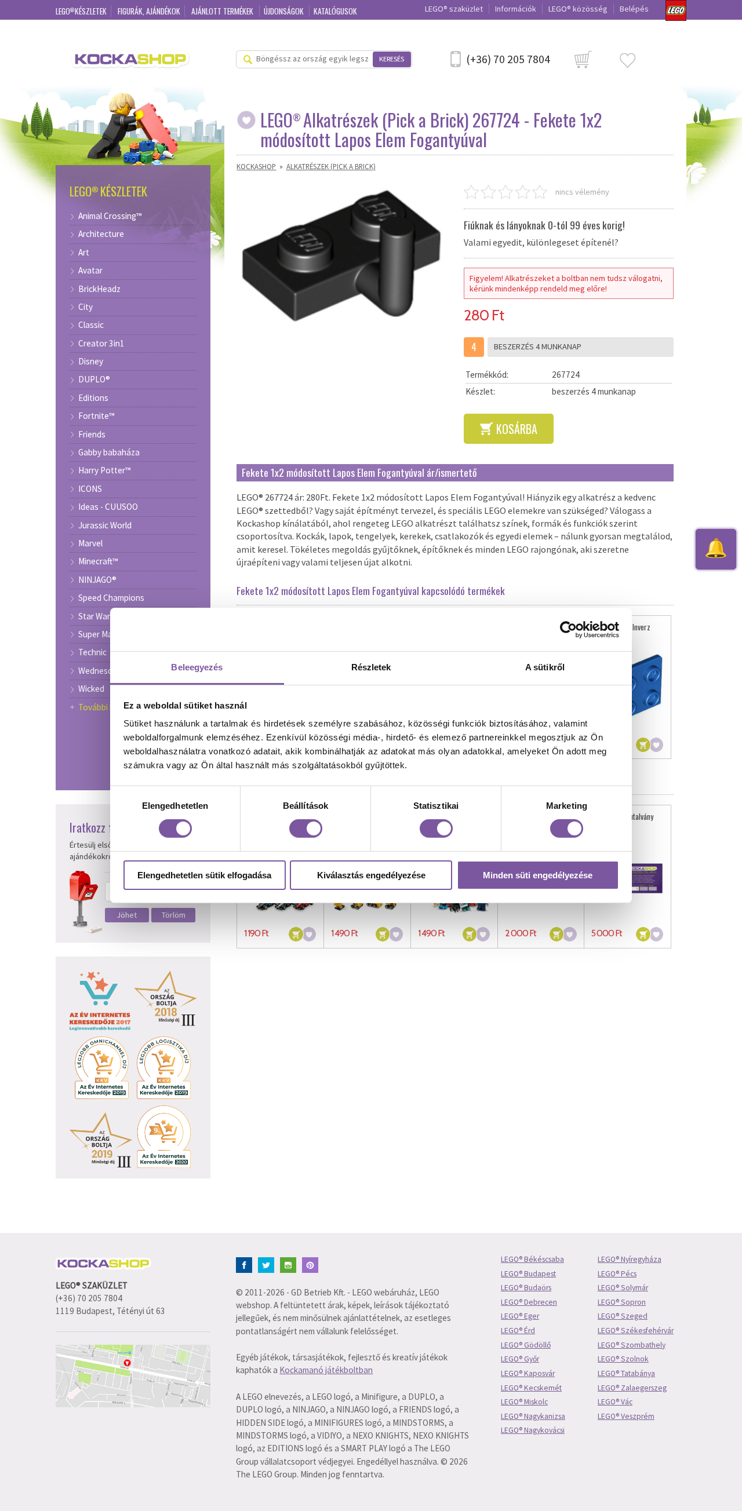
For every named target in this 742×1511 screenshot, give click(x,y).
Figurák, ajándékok (149, 11)
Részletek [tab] (371, 667)
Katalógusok (335, 11)
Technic (92, 652)
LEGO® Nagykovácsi (533, 1430)
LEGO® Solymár (623, 1288)
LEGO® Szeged (623, 1316)
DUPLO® (94, 379)
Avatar (90, 270)
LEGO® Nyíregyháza (629, 1259)
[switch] (305, 828)
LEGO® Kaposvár (528, 1373)
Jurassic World (105, 525)
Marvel (90, 543)
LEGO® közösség (578, 8)
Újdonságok (284, 11)
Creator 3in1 (101, 343)
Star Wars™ (99, 616)
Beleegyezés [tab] (197, 667)
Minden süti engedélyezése (537, 875)
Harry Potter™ (104, 470)
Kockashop (256, 166)
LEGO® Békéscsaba (532, 1259)
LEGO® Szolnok (623, 1359)
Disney (90, 361)
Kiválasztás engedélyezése (371, 875)
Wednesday (99, 671)
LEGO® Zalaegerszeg (632, 1388)
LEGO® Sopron (622, 1302)
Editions (93, 398)
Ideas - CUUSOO (108, 507)
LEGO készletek (81, 11)
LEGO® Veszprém (626, 1416)
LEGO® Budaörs (526, 1288)
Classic (91, 325)
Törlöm (174, 915)
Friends (92, 434)
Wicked (91, 689)
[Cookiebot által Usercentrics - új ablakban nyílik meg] (568, 629)
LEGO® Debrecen (529, 1302)
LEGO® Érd (518, 1330)
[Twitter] (268, 1263)
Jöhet (127, 915)
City (85, 307)
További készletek (111, 707)
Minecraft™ (98, 561)
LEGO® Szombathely (631, 1345)
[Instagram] (290, 1263)
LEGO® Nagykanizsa (533, 1416)
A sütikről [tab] (545, 667)
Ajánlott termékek (223, 11)
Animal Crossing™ (110, 216)
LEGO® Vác (615, 1402)
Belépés (634, 8)
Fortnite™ (96, 416)
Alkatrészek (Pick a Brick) (331, 166)
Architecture (101, 234)
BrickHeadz (99, 289)
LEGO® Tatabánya (626, 1373)
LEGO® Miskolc (524, 1402)
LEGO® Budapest (528, 1274)
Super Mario (100, 634)
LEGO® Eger (520, 1316)
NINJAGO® (97, 580)
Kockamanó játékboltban (326, 1369)
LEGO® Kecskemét (531, 1388)
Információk (515, 8)
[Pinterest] (312, 1263)
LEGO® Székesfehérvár (636, 1330)
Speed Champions (111, 598)
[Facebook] (246, 1263)
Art (83, 252)
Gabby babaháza (109, 452)
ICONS (90, 489)
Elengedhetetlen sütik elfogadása (204, 875)
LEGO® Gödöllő (526, 1345)
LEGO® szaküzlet (454, 8)
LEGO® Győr (520, 1359)
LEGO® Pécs (617, 1274)
